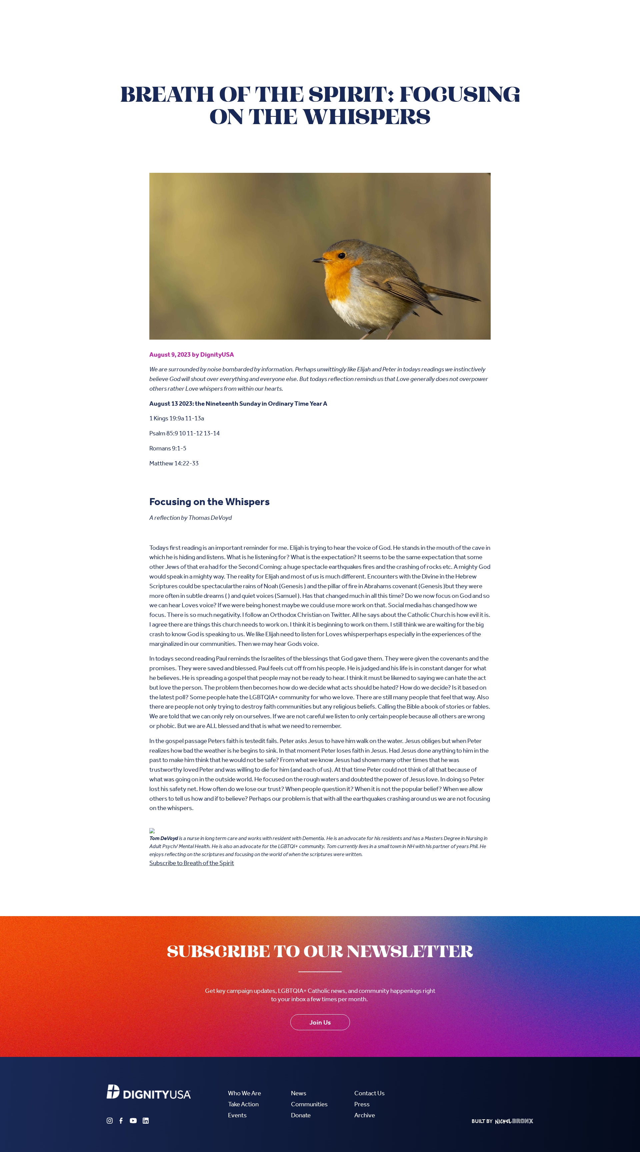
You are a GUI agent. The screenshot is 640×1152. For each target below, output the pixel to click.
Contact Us (369, 1093)
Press (362, 1104)
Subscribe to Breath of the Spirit (191, 863)
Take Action (243, 1104)
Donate (301, 1115)
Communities (309, 1104)
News (298, 1093)
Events (237, 1115)
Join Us (320, 1022)
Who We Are (244, 1093)
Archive (364, 1115)
